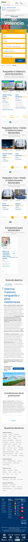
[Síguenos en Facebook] (22, 504)
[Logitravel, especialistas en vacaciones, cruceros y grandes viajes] (5, 2)
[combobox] (14, 56)
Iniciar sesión (24, 10)
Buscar (20, 60)
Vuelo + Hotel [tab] (11, 31)
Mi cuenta (21, 3)
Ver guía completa (18, 368)
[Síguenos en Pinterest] (22, 517)
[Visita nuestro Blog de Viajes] (23, 523)
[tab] (8, 284)
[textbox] (14, 36)
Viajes (2, 65)
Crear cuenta (16, 3)
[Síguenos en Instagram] (22, 508)
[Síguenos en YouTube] (22, 511)
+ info (11, 91)
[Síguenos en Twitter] (22, 514)
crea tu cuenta (14, 16)
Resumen (5, 91)
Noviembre (8, 65)
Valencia (14, 65)
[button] (25, 31)
